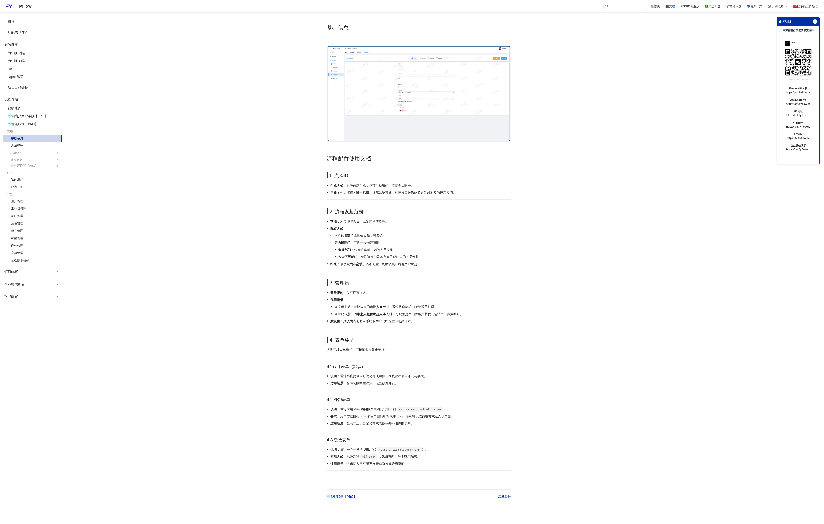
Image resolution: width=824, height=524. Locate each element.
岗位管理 (17, 245)
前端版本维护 (20, 260)
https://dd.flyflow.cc (798, 126)
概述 (11, 21)
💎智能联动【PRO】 (23, 124)
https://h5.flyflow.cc (798, 115)
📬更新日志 (754, 6)
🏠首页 (655, 6)
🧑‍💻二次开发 (712, 6)
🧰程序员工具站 (806, 6)
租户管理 (17, 230)
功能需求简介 (18, 32)
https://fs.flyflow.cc (798, 138)
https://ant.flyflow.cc (798, 103)
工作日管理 (18, 208)
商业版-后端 (16, 53)
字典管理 (17, 253)
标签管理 (17, 238)
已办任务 (17, 187)
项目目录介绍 (18, 87)
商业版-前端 (16, 61)
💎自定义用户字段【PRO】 (28, 116)
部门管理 (17, 216)
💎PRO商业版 (689, 6)
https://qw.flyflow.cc (798, 149)
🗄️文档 (670, 6)
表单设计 (17, 145)
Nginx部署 (15, 77)
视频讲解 (14, 108)
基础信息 (17, 138)
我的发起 (17, 179)
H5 (10, 69)
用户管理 (17, 201)
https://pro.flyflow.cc (798, 92)
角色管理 (17, 223)
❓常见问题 (733, 6)
